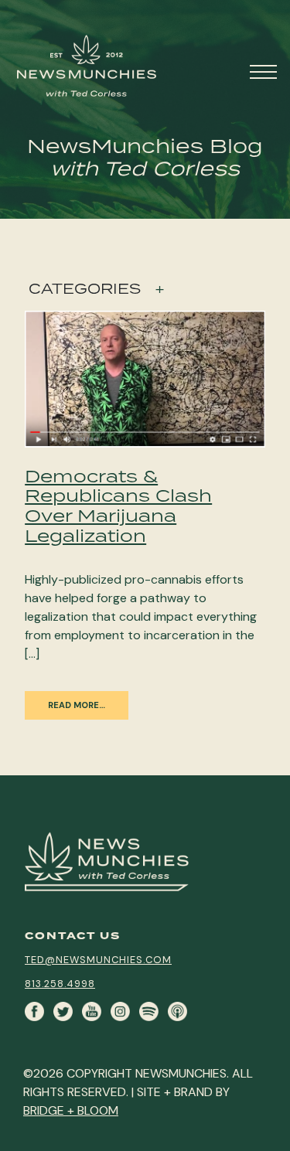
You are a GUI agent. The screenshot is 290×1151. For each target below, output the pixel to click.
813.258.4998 (60, 983)
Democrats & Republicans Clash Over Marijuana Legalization (118, 506)
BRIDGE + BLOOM (70, 1110)
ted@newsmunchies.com (98, 959)
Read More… (76, 705)
